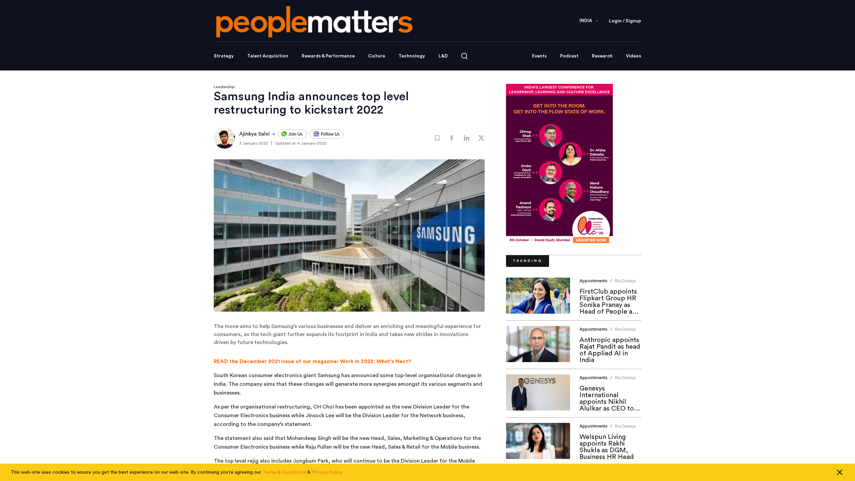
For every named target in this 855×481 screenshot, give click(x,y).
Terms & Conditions (284, 472)
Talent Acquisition (267, 56)
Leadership (224, 87)
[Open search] (464, 56)
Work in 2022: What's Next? (375, 361)
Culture (376, 56)
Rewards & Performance (328, 56)
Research (602, 56)
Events (539, 56)
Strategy (224, 56)
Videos (633, 56)
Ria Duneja (625, 280)
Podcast (569, 56)
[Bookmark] (437, 138)
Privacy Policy (327, 472)
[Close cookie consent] (839, 472)
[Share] (452, 138)
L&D (443, 56)
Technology (411, 56)
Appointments (593, 280)
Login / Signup (625, 21)
